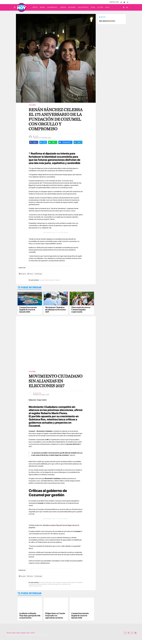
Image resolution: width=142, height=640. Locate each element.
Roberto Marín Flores (35, 586)
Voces (27, 632)
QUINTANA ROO (52, 7)
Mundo (18, 632)
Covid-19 (32, 632)
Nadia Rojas (38, 393)
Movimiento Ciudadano (75, 582)
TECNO (92, 7)
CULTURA (100, 7)
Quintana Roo (66, 584)
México (14, 632)
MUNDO (42, 7)
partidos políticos (41, 584)
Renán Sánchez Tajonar (52, 280)
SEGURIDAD (72, 7)
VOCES (107, 7)
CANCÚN (63, 7)
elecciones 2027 (50, 582)
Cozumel (42, 280)
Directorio (9, 632)
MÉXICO (35, 7)
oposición (32, 584)
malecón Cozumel (61, 582)
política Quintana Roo (54, 584)
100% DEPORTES (83, 7)
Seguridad (23, 632)
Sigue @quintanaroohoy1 (107, 21)
